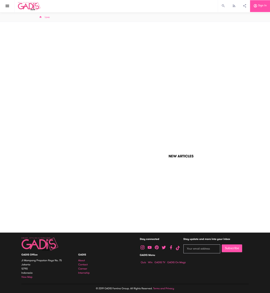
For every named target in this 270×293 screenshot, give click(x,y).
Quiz (143, 262)
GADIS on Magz (176, 262)
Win (150, 262)
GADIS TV (160, 262)
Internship (84, 273)
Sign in (262, 6)
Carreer (82, 269)
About (81, 260)
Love (47, 17)
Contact (83, 264)
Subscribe (232, 248)
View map (26, 277)
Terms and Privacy (163, 288)
